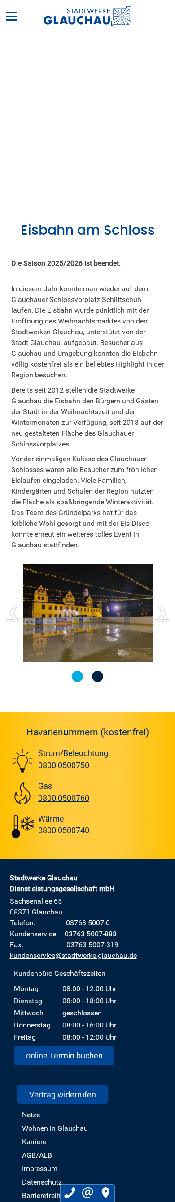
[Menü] (11, 16)
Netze (31, 1114)
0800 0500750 (63, 765)
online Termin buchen (64, 1055)
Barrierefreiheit (45, 1195)
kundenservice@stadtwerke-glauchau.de (73, 955)
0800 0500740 (63, 830)
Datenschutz (42, 1182)
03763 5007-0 (88, 922)
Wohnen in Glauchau (55, 1128)
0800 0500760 (63, 797)
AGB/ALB (37, 1155)
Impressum (39, 1168)
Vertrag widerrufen (62, 1094)
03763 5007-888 (91, 934)
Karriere (34, 1141)
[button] (77, 676)
